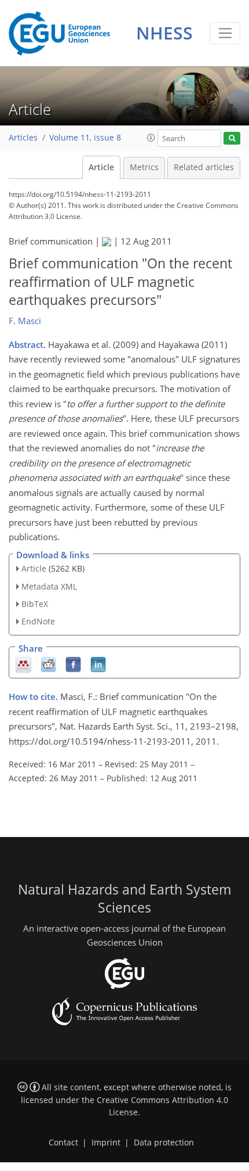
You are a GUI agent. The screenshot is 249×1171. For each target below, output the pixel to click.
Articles (23, 137)
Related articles (204, 167)
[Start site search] (232, 138)
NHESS (164, 33)
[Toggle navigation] (225, 33)
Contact (63, 1142)
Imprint (105, 1142)
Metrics (144, 167)
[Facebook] (73, 664)
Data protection (164, 1142)
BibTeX (34, 603)
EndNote (38, 621)
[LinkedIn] (98, 664)
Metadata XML (49, 586)
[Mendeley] (23, 664)
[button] (151, 137)
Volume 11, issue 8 (85, 137)
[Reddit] (48, 664)
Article (101, 167)
